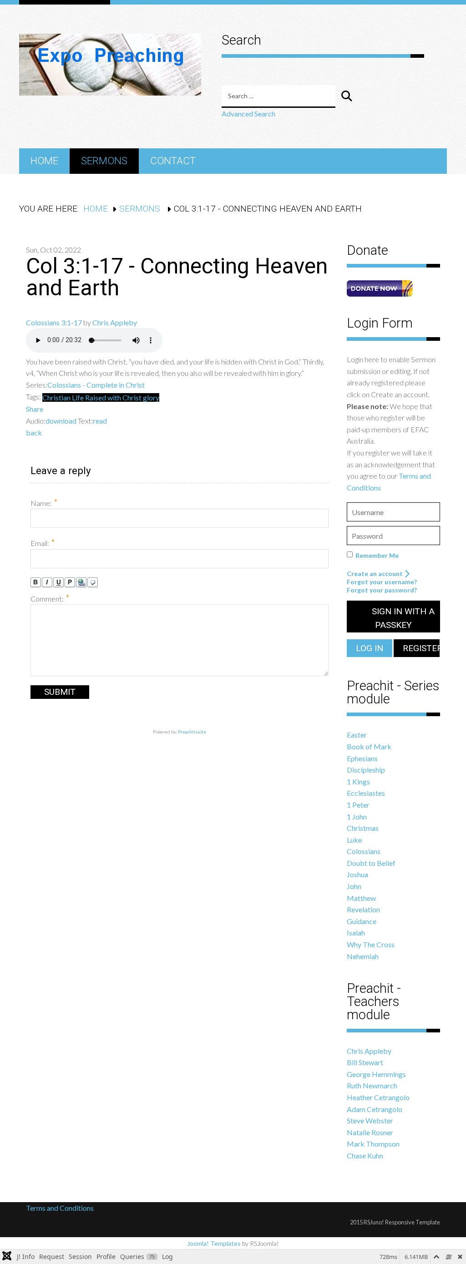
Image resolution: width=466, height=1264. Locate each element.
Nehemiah (363, 956)
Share (34, 408)
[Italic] (47, 582)
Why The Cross (371, 944)
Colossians (363, 851)
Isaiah (356, 932)
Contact (173, 161)
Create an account (375, 573)
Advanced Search (248, 113)
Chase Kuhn (365, 1155)
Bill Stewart (365, 1062)
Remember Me (377, 555)
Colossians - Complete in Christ (96, 384)
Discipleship (366, 769)
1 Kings (358, 781)
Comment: (50, 598)
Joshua (357, 874)
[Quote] (92, 582)
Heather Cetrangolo (378, 1097)
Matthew (361, 898)
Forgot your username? (382, 582)
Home (44, 161)
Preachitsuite (192, 731)
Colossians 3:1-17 (54, 322)
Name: (44, 502)
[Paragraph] (70, 582)
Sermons (104, 161)
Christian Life (63, 397)
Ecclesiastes (366, 793)
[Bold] (35, 582)
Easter (357, 734)
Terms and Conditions (60, 1207)
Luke (354, 839)
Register (421, 648)
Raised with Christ (114, 397)
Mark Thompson (373, 1143)
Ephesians (362, 758)
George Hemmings (376, 1074)
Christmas (363, 828)
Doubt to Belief (371, 863)
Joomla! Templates (214, 1243)
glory (151, 397)
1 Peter (358, 804)
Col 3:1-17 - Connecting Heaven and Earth (177, 277)
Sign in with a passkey (402, 618)
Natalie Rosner (370, 1132)
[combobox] (278, 96)
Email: (42, 542)
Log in (369, 648)
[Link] (81, 582)
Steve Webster (370, 1120)
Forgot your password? (382, 590)
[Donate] (380, 287)
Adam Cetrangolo (374, 1109)
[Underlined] (58, 582)
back (34, 432)
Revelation (363, 909)
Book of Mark (369, 746)
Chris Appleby (114, 322)
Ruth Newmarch (372, 1085)
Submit (60, 692)
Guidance (361, 921)
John (354, 886)
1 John (357, 816)
